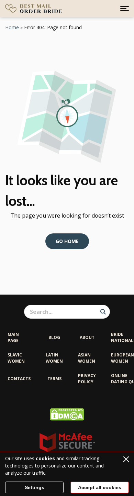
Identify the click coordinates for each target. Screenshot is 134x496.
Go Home (67, 241)
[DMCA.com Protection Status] (67, 418)
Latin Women (54, 358)
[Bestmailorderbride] (33, 8)
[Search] (103, 312)
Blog (54, 337)
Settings (34, 487)
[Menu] (124, 8)
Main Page (13, 337)
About (87, 337)
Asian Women (86, 358)
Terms (54, 379)
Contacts (19, 379)
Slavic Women (16, 358)
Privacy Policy (87, 379)
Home (12, 27)
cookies (45, 458)
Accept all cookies (99, 487)
